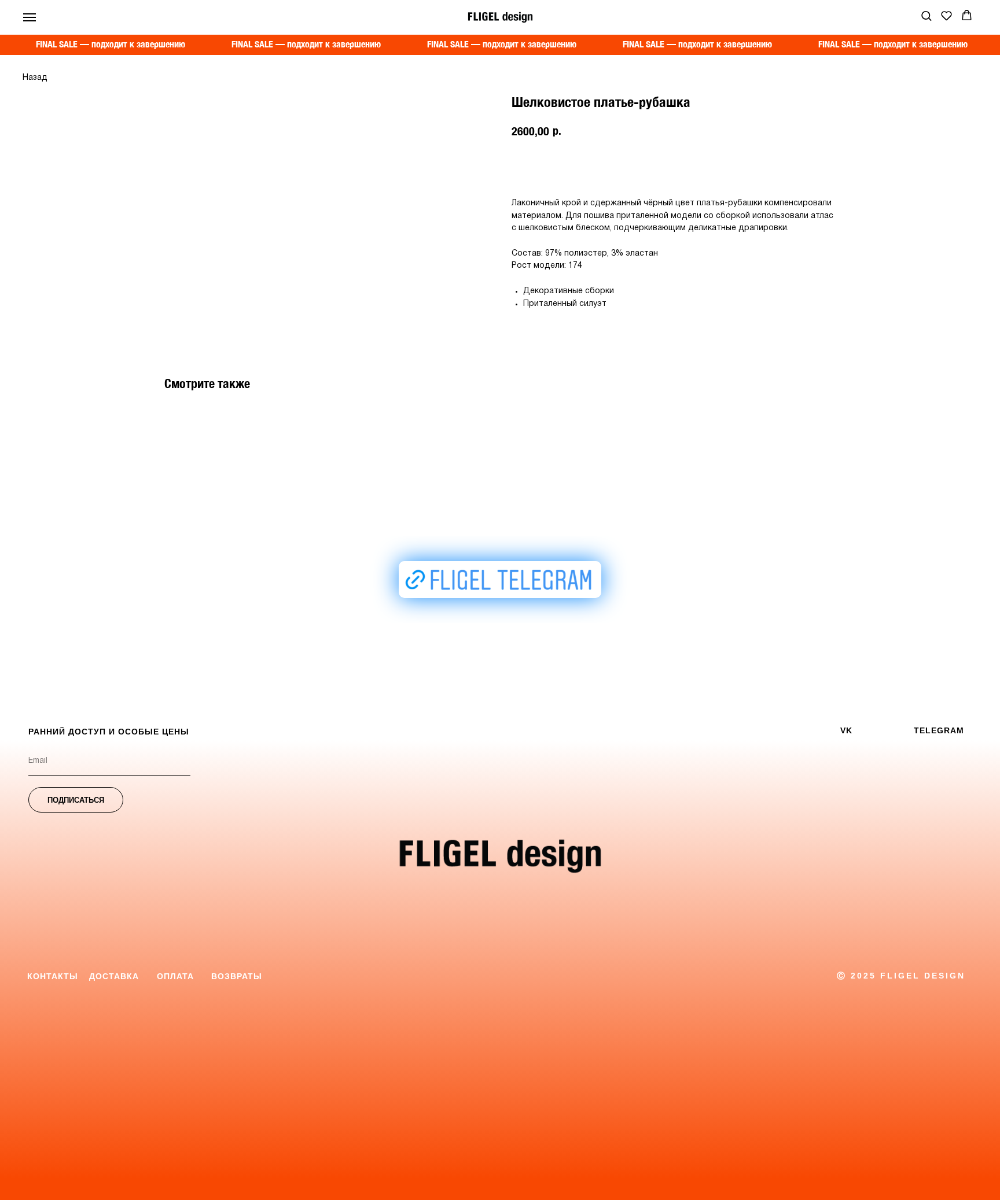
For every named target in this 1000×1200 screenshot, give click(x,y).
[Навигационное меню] (29, 17)
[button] (926, 15)
